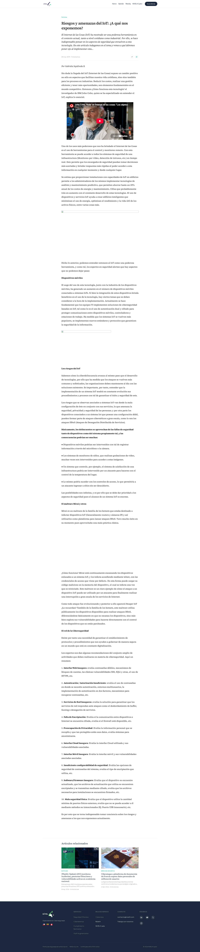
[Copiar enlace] (132, 57)
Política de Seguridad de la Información (55, 946)
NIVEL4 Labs (100, 925)
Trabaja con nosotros (125, 921)
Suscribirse (151, 4)
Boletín (98, 921)
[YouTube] (147, 917)
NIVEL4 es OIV (74, 946)
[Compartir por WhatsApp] (137, 57)
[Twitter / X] (153, 917)
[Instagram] (141, 923)
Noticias (64, 17)
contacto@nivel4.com (126, 916)
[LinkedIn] (141, 917)
